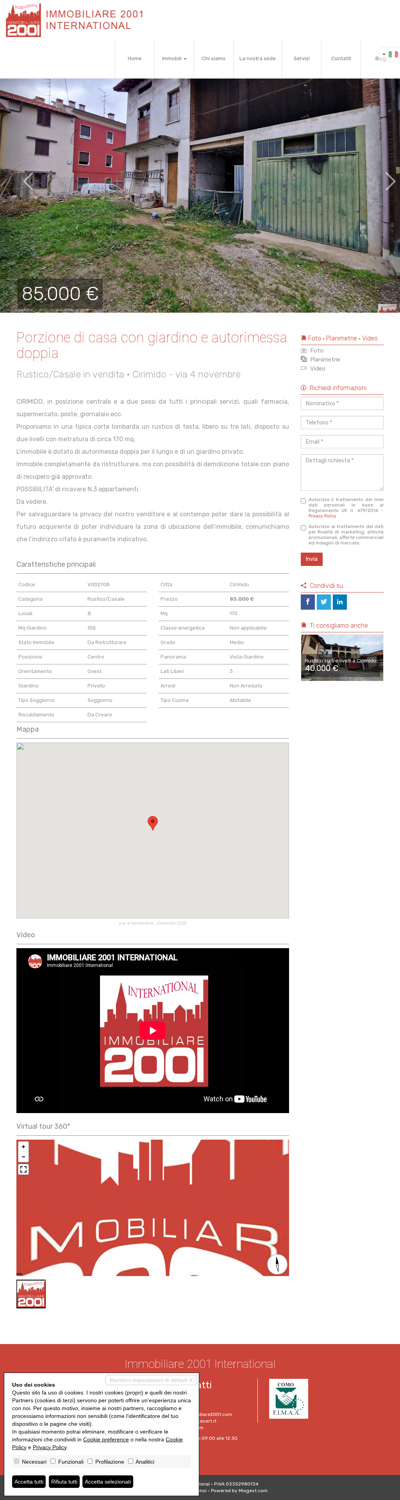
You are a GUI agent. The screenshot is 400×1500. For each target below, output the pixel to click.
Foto (316, 350)
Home (135, 58)
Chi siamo (213, 58)
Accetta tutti (28, 1482)
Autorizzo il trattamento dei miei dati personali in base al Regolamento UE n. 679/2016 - (346, 508)
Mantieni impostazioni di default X (151, 1380)
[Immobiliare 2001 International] (77, 19)
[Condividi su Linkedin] (340, 602)
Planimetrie (324, 359)
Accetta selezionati (108, 1482)
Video (317, 368)
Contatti (341, 58)
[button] (20, 176)
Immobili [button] (172, 58)
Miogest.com (253, 1490)
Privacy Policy (322, 516)
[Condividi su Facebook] (308, 602)
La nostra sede (257, 58)
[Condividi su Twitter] (324, 602)
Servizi (302, 58)
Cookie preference (106, 1439)
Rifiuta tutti (64, 1482)
